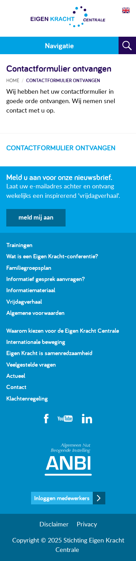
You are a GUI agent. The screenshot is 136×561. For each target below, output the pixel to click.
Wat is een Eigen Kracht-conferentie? (52, 256)
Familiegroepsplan (28, 268)
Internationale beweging (35, 342)
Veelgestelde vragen (31, 364)
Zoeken (127, 45)
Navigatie (59, 45)
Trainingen (19, 245)
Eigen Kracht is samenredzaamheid (49, 353)
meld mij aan (35, 218)
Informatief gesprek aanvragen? (45, 279)
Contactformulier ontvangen (63, 80)
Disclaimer (54, 525)
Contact (16, 387)
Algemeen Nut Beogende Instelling (68, 459)
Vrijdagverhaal (24, 301)
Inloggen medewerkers (62, 498)
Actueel (15, 376)
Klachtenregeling (27, 398)
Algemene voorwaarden (35, 313)
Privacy (87, 525)
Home (12, 80)
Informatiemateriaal (30, 290)
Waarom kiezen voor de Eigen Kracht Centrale (62, 330)
